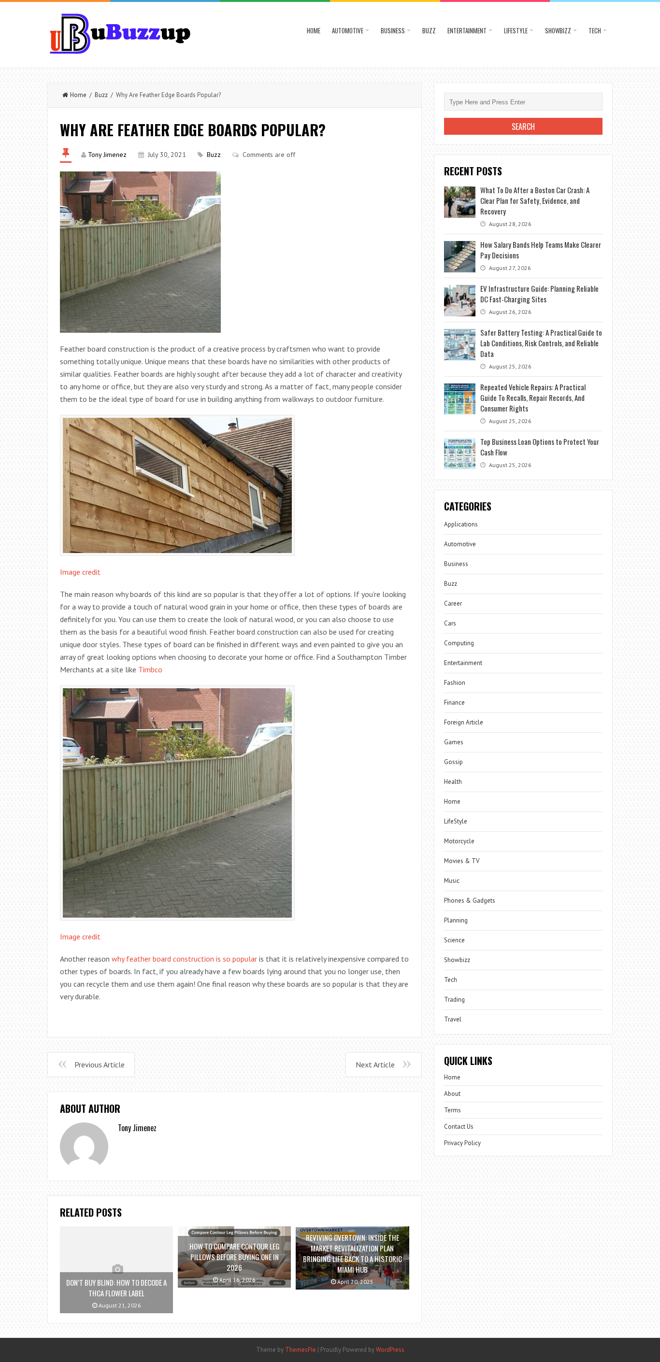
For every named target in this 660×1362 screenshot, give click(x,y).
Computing (459, 643)
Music (451, 881)
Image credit (80, 572)
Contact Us (458, 1126)
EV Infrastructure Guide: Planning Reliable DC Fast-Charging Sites (539, 293)
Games (453, 742)
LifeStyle (516, 30)
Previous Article (99, 1064)
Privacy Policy (462, 1143)
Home (313, 30)
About (452, 1094)
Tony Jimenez (107, 154)
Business (393, 30)
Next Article (375, 1064)
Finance (454, 702)
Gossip (453, 762)
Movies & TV (461, 861)
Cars (450, 623)
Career (453, 603)
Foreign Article (463, 722)
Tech (594, 30)
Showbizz (558, 30)
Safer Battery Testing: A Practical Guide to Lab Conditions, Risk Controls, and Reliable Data (541, 343)
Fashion (454, 683)
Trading (454, 999)
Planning (456, 920)
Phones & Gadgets (469, 900)
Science (454, 940)
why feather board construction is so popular (184, 959)
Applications (461, 524)
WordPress (390, 1350)
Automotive (347, 30)
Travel (452, 1019)
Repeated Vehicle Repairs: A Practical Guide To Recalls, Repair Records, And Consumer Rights (533, 397)
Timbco (150, 669)
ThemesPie (300, 1350)
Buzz (429, 30)
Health (453, 782)
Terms (452, 1110)
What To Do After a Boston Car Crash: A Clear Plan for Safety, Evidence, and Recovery (534, 200)
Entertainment (467, 30)
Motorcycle (459, 841)
